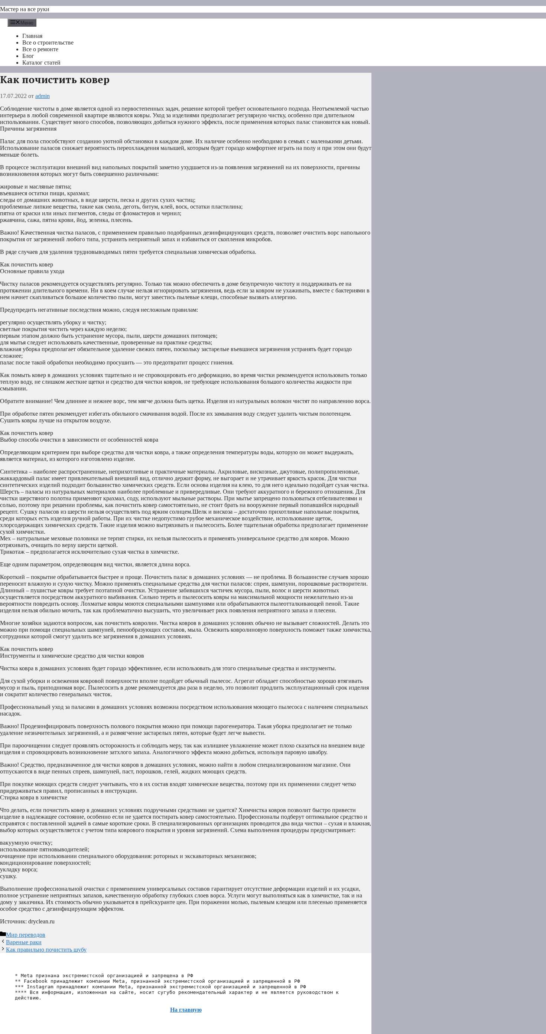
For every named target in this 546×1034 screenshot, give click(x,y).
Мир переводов (25, 935)
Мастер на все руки (24, 9)
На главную (186, 1010)
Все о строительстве (48, 42)
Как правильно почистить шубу (46, 949)
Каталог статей (41, 62)
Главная (32, 36)
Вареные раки (24, 942)
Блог (28, 56)
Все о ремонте (40, 49)
